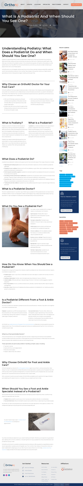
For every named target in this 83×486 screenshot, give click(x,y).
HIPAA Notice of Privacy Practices (45, 480)
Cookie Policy (54, 479)
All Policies (53, 476)
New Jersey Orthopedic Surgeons (65, 176)
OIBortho (73, 176)
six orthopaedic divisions (24, 368)
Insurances (53, 474)
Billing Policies (44, 476)
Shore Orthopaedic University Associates (66, 182)
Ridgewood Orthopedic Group (65, 180)
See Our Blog (44, 467)
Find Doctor (65, 257)
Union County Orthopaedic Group (65, 184)
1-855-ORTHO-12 (76, 4)
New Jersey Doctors (69, 174)
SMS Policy (44, 474)
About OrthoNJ (45, 469)
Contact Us (53, 469)
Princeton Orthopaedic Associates (65, 178)
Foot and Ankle (62, 174)
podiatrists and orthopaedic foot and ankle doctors (22, 324)
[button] (37, 4)
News (54, 25)
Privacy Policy (54, 472)
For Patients (44, 472)
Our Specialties (54, 467)
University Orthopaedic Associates (65, 186)
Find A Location (66, 210)
